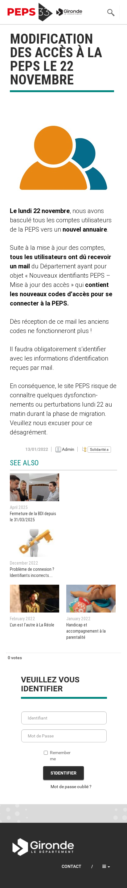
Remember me (60, 755)
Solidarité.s (99, 449)
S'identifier (63, 773)
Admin (68, 449)
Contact (71, 866)
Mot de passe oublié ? (71, 786)
